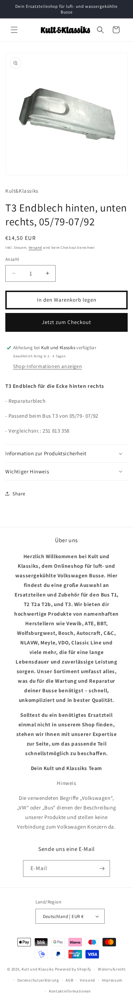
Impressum (112, 980)
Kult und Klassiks (38, 969)
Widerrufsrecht (112, 969)
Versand (35, 247)
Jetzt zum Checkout (66, 322)
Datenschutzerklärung (38, 980)
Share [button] (19, 493)
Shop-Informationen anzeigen (47, 366)
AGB (69, 980)
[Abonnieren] (102, 868)
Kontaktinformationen (70, 991)
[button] (14, 30)
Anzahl (12, 259)
